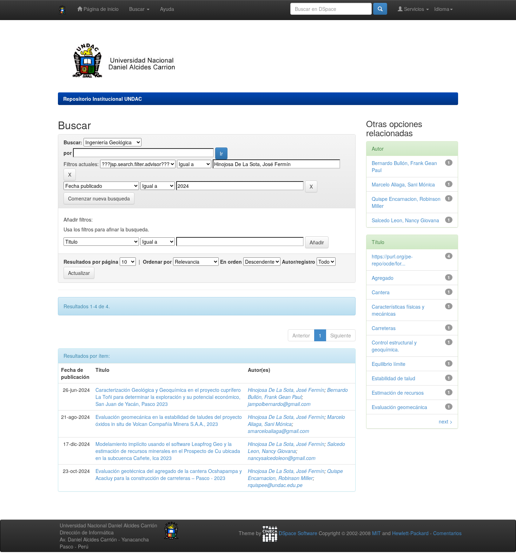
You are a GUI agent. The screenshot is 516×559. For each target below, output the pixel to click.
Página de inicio (100, 8)
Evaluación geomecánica (399, 406)
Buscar (137, 8)
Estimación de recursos (398, 392)
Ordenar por (157, 261)
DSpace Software (298, 533)
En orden (231, 261)
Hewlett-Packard (410, 533)
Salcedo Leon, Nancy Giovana (405, 220)
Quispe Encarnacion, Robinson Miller (295, 474)
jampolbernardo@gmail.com (279, 403)
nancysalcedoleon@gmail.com (282, 457)
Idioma (441, 8)
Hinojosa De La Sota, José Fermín (286, 389)
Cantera (381, 292)
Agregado (382, 277)
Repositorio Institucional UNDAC (102, 98)
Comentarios (447, 533)
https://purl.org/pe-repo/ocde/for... (392, 260)
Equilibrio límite (388, 363)
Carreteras (384, 327)
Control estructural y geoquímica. (394, 346)
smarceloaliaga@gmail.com (278, 430)
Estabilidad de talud (393, 378)
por (68, 152)
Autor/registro (298, 261)
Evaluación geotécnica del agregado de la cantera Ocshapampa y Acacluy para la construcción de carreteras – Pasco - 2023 (168, 474)
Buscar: (73, 142)
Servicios (414, 8)
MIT (376, 533)
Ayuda (167, 8)
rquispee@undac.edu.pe (275, 484)
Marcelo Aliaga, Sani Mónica (403, 184)
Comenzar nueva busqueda (99, 198)
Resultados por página (91, 261)
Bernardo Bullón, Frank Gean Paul (298, 393)
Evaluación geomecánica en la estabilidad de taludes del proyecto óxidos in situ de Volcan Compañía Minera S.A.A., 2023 (168, 420)
